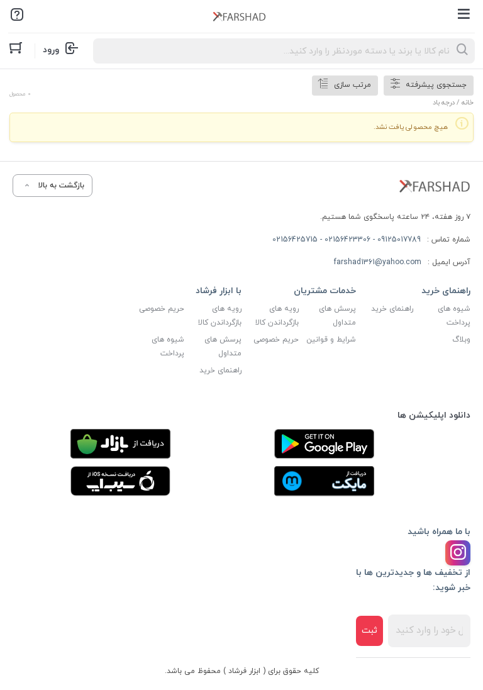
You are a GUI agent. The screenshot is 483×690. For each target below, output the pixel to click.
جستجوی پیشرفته (436, 85)
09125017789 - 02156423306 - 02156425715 (346, 240)
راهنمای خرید (392, 309)
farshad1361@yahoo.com (377, 262)
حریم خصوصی (276, 340)
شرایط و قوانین (331, 340)
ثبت (369, 631)
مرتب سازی (352, 85)
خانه (468, 102)
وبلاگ (461, 340)
